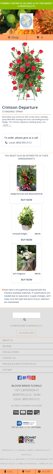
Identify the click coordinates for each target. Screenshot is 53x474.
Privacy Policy (8, 463)
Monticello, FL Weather (12, 459)
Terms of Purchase (27, 463)
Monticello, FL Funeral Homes (17, 450)
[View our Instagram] (29, 379)
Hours (45, 471)
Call (9, 471)
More (5, 125)
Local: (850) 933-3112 (26, 399)
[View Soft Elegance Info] (26, 257)
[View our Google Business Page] (24, 379)
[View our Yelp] (33, 379)
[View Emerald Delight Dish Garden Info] (26, 217)
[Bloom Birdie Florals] (26, 28)
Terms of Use (45, 463)
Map (27, 471)
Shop (15, 37)
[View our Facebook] (19, 379)
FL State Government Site (40, 459)
